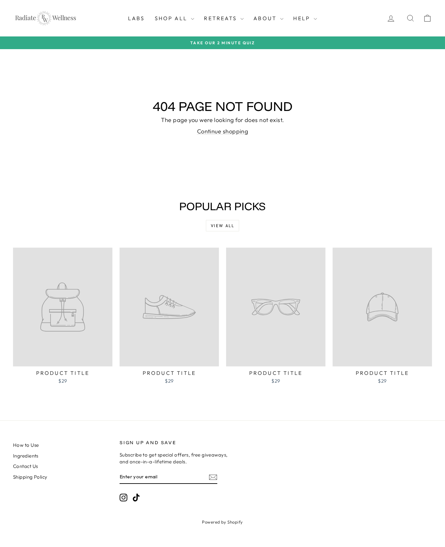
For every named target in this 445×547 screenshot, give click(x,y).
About (266, 18)
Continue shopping (222, 131)
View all (222, 225)
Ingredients (25, 456)
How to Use (26, 445)
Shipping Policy (30, 477)
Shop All (172, 18)
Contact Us (25, 466)
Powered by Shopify (222, 522)
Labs (136, 18)
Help (302, 18)
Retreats (221, 18)
